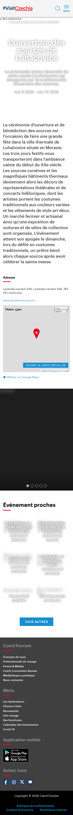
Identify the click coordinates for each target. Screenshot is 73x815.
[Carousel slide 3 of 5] (36, 486)
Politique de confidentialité (35, 805)
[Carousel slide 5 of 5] (45, 486)
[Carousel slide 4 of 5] (41, 486)
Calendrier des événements (20, 724)
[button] (58, 8)
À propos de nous (14, 656)
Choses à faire (12, 706)
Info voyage (11, 715)
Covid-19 (9, 729)
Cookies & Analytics (19, 809)
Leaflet (44, 370)
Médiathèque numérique (19, 675)
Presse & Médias (13, 666)
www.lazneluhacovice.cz (19, 300)
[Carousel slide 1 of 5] (28, 486)
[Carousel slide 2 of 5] (32, 486)
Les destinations (13, 701)
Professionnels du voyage (19, 661)
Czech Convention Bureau (20, 670)
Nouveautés (11, 710)
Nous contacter (13, 679)
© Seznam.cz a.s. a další (58, 370)
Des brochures (12, 720)
